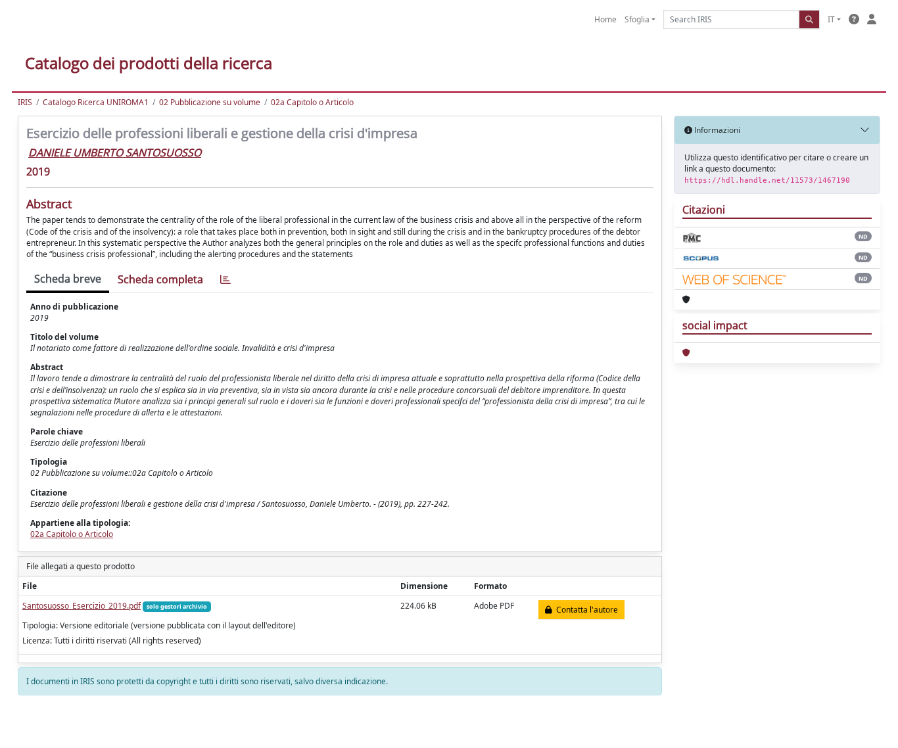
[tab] (225, 280)
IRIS (25, 102)
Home (605, 19)
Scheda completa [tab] (160, 279)
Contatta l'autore (585, 609)
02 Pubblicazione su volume (209, 102)
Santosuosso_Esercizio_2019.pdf (81, 605)
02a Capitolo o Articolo (312, 102)
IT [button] (831, 19)
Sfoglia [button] (637, 19)
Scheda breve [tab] (67, 278)
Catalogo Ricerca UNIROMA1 (96, 102)
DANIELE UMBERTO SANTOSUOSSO (114, 152)
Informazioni (716, 129)
